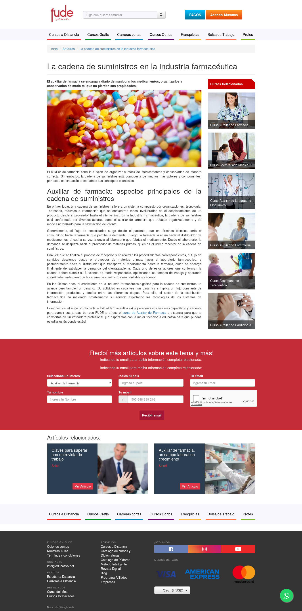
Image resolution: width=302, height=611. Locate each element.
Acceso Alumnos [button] (224, 14)
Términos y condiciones (63, 555)
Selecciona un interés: (64, 376)
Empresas (108, 582)
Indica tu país (129, 376)
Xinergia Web (66, 607)
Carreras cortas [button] (129, 34)
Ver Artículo (83, 486)
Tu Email (196, 376)
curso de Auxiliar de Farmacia (144, 312)
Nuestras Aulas (57, 551)
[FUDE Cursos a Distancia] (61, 13)
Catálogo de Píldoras (115, 559)
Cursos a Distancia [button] (64, 34)
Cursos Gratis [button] (98, 34)
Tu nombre (55, 392)
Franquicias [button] (190, 34)
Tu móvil (125, 392)
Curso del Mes (57, 591)
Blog (104, 573)
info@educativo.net (60, 566)
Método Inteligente (114, 564)
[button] (171, 549)
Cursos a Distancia (114, 546)
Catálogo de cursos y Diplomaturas (115, 553)
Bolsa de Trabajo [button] (221, 34)
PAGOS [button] (195, 14)
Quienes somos (58, 546)
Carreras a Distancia (61, 581)
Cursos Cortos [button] (161, 34)
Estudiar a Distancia (61, 576)
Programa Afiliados (114, 577)
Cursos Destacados (61, 596)
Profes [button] (248, 34)
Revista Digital (111, 568)
